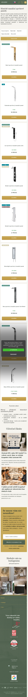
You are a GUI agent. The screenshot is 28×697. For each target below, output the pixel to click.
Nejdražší (19, 31)
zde (17, 346)
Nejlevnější (12, 31)
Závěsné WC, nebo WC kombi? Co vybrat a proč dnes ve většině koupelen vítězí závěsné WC (14, 455)
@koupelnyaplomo (14, 563)
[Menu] (25, 2)
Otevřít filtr (14, 38)
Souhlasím (14, 350)
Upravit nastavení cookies (17, 693)
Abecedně (13, 34)
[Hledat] (18, 2)
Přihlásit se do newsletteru (14, 542)
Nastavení (13, 354)
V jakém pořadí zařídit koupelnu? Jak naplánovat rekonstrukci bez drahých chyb (13, 489)
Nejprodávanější (5, 34)
